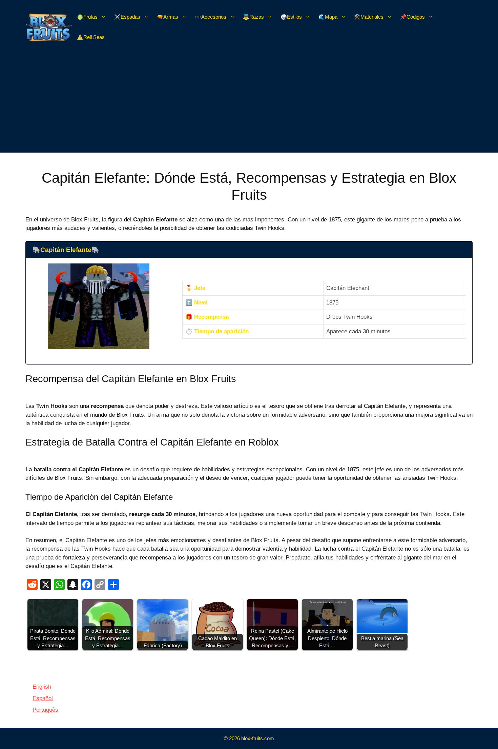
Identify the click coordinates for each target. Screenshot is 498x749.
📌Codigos (412, 17)
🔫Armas (167, 17)
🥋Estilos (291, 17)
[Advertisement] (249, 105)
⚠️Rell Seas (91, 37)
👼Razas (253, 17)
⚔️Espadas (127, 17)
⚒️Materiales (368, 17)
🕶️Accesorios (210, 17)
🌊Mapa (327, 17)
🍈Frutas (87, 17)
